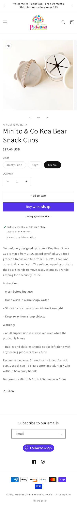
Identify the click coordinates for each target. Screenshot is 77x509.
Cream (52, 165)
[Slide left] (29, 117)
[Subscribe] (61, 434)
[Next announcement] (72, 5)
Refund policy (40, 500)
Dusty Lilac (16, 165)
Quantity (8, 173)
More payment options (38, 216)
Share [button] (11, 391)
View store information (21, 237)
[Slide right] (47, 117)
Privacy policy (63, 494)
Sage (37, 165)
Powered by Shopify (42, 494)
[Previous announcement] (4, 5)
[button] (5, 22)
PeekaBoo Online (23, 494)
